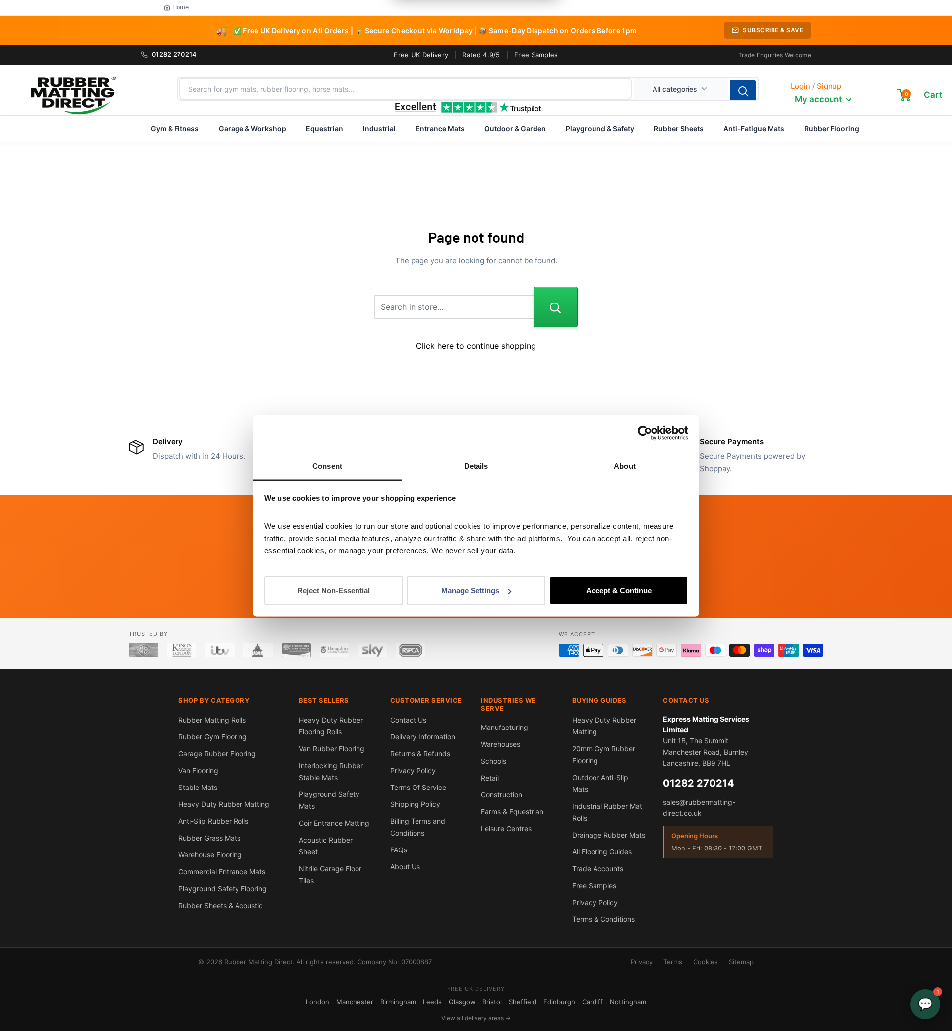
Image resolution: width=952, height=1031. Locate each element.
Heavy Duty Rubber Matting (223, 804)
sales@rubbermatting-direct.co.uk (699, 807)
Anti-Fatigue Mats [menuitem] (753, 128)
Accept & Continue (619, 590)
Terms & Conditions (603, 919)
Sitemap (741, 962)
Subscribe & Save (773, 30)
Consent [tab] (327, 465)
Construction (501, 794)
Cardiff (592, 1002)
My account (819, 99)
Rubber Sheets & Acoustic (220, 905)
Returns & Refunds (420, 753)
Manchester (354, 1002)
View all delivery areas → (476, 1018)
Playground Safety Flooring (222, 888)
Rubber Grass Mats (209, 838)
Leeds (432, 1002)
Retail (490, 778)
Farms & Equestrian (512, 811)
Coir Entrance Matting (334, 823)
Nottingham (628, 1002)
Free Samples (536, 55)
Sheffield (522, 1002)
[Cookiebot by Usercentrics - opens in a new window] (644, 433)
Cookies (705, 962)
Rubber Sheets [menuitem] (679, 128)
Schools (493, 761)
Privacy (642, 962)
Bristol (492, 1002)
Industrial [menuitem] (379, 128)
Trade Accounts (597, 868)
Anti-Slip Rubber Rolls (213, 821)
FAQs (398, 850)
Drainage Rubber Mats (608, 835)
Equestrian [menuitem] (324, 128)
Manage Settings (470, 590)
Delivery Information (422, 736)
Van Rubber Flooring (331, 748)
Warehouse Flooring (210, 854)
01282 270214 (174, 54)
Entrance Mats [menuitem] (440, 128)
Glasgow (462, 1002)
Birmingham (398, 1002)
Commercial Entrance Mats (221, 871)
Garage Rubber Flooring (217, 753)
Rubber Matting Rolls (212, 720)
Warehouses (500, 744)
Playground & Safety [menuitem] (600, 128)
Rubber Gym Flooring (212, 736)
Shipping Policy (415, 804)
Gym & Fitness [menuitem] (175, 128)
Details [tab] (476, 465)
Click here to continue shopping (476, 346)
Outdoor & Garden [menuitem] (515, 128)
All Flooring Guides (602, 852)
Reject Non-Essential (334, 590)
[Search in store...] (556, 307)
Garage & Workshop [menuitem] (252, 128)
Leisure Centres (506, 828)
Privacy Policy (413, 770)
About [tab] (625, 465)
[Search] (743, 91)
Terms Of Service (418, 787)
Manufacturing (504, 727)
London (317, 1002)
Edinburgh (559, 1002)
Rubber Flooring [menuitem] (831, 128)
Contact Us (408, 720)
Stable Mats (197, 787)
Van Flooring (198, 770)
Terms (672, 962)
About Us (405, 866)
